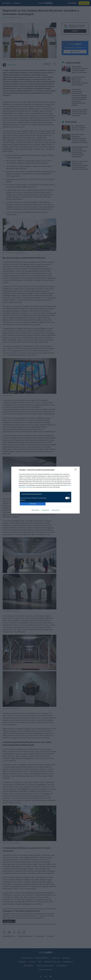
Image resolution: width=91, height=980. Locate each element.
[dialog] (45, 490)
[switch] (67, 498)
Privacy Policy (55, 510)
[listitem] (45, 494)
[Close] (76, 470)
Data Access (45, 510)
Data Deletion (35, 510)
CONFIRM (32, 503)
